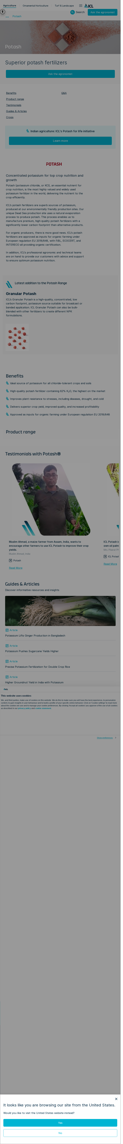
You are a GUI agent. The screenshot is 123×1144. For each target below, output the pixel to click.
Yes (60, 1122)
